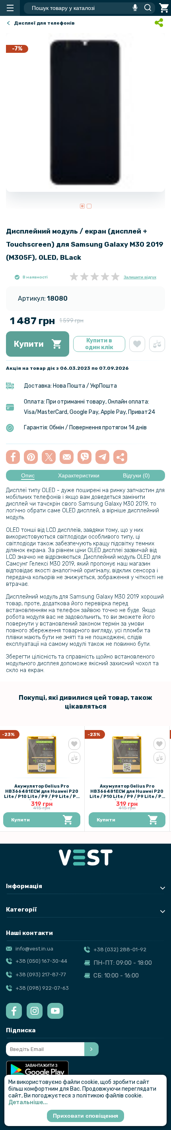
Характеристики (78, 475)
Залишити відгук (140, 277)
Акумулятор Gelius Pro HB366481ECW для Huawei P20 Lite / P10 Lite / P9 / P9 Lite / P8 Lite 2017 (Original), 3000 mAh (41, 794)
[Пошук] (145, 8)
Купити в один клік (99, 344)
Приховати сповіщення (85, 1116)
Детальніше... (28, 1102)
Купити (29, 344)
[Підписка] (91, 1049)
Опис (28, 475)
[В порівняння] (157, 344)
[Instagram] (35, 1011)
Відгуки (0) (136, 475)
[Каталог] (10, 8)
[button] (82, 206)
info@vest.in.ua (34, 949)
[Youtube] (55, 1011)
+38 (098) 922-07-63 (42, 988)
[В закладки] (137, 344)
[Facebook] (14, 1011)
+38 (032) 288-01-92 (119, 949)
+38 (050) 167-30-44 (41, 961)
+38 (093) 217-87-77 (41, 974)
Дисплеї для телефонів (44, 23)
